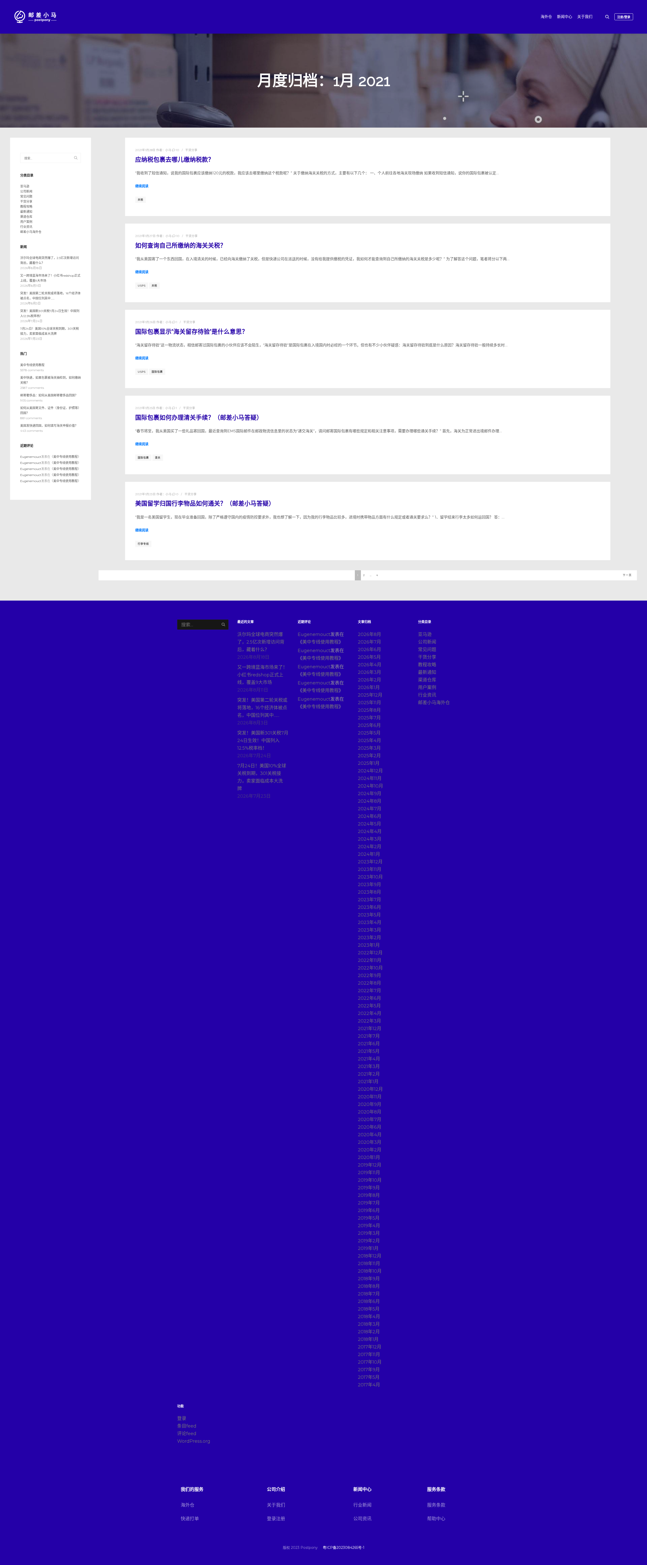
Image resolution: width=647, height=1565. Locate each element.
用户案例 (26, 222)
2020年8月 (369, 1112)
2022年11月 (369, 960)
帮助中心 (436, 1519)
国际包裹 (157, 371)
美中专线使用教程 (32, 365)
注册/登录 (623, 17)
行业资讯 (26, 227)
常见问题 (26, 196)
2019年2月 (369, 1241)
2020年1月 (369, 1157)
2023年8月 (369, 892)
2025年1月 (369, 763)
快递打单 (190, 1519)
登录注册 (276, 1519)
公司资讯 (362, 1519)
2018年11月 (369, 1263)
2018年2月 (369, 1332)
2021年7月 (369, 1036)
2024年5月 (369, 824)
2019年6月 (369, 1210)
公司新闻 (26, 191)
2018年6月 (369, 1301)
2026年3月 (369, 672)
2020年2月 (369, 1150)
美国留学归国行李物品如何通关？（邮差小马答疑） (205, 503)
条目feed (186, 1426)
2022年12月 (370, 953)
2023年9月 (369, 884)
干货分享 (191, 150)
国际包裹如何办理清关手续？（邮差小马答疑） (199, 417)
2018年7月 (369, 1294)
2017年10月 (370, 1362)
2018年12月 (369, 1256)
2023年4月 (369, 922)
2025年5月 (369, 733)
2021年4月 (369, 1059)
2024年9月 (369, 793)
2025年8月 (369, 710)
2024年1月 (369, 854)
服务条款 (436, 1505)
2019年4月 (369, 1225)
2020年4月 (370, 1134)
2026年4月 (369, 665)
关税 (140, 199)
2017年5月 (369, 1377)
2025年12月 (370, 695)
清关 (157, 457)
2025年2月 (369, 755)
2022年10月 (370, 968)
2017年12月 (369, 1347)
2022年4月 (369, 1013)
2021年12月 (369, 1028)
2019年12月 (369, 1165)
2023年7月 (369, 900)
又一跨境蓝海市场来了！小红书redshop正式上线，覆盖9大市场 (262, 675)
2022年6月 (369, 998)
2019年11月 (369, 1172)
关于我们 (276, 1505)
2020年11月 (370, 1097)
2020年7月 (369, 1119)
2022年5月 (369, 1006)
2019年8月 (369, 1195)
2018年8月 (369, 1286)
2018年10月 (370, 1271)
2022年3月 (369, 1021)
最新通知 (26, 212)
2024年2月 (369, 846)
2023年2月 (369, 937)
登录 (181, 1418)
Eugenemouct (30, 457)
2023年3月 (369, 930)
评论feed (186, 1433)
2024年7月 (369, 809)
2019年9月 (369, 1188)
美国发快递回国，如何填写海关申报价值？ (49, 426)
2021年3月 (369, 1066)
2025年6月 (369, 725)
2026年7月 (369, 642)
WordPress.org (193, 1441)
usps (142, 285)
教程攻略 (26, 206)
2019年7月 (369, 1203)
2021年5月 (369, 1051)
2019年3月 (369, 1233)
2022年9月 (369, 975)
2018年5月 (369, 1309)
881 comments (31, 418)
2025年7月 (369, 718)
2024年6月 (369, 816)
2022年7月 (369, 990)
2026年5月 (369, 657)
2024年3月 (369, 839)
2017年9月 (369, 1369)
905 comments (31, 400)
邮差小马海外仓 (30, 232)
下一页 (627, 575)
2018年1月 (368, 1339)
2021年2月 (369, 1074)
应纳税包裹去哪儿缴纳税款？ (174, 159)
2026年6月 (369, 649)
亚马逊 (24, 186)
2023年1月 (369, 945)
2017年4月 (369, 1385)
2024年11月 (370, 778)
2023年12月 (370, 862)
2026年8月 (369, 634)
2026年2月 (369, 680)
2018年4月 (369, 1316)
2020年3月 (369, 1142)
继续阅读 (141, 186)
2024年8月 (369, 801)
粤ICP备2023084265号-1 (343, 1547)
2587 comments (32, 388)
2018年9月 (369, 1279)
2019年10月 (370, 1180)
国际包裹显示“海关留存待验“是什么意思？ (191, 331)
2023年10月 (370, 877)
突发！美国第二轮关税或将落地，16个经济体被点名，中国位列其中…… (262, 707)
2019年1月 (368, 1248)
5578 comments (32, 370)
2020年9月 (369, 1104)
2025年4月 (369, 740)
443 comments (31, 431)
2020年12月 (370, 1089)
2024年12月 (370, 771)
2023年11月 (369, 869)
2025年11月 (369, 702)
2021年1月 (368, 1081)
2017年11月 (369, 1354)
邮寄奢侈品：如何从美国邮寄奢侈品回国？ (49, 395)
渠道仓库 (26, 217)
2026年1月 (369, 687)
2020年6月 (369, 1127)
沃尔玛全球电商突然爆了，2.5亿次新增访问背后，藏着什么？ (260, 642)
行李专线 (143, 544)
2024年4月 (370, 831)
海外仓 (187, 1505)
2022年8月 (369, 983)
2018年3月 (369, 1324)
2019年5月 (369, 1218)
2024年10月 (370, 786)
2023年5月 (369, 915)
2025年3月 (369, 748)
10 (177, 150)
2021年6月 (369, 1044)
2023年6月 (369, 907)
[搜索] (607, 17)
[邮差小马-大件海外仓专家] (35, 17)
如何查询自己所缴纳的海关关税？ (180, 245)
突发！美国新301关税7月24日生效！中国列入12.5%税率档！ (262, 740)
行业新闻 (362, 1505)
